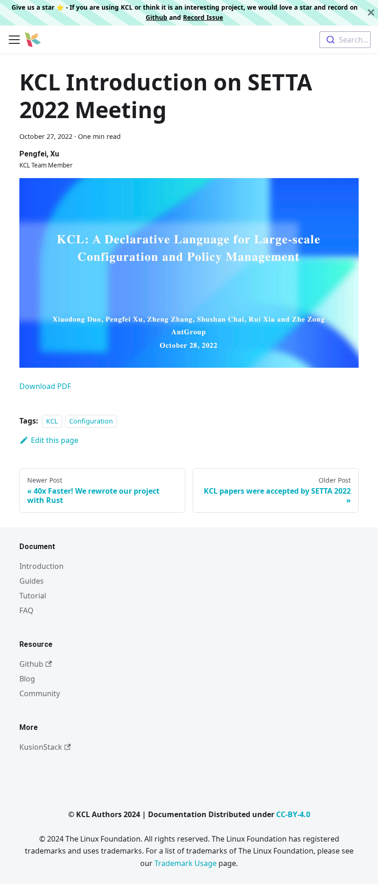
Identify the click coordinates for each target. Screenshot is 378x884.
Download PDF (45, 386)
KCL (52, 421)
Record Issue (203, 17)
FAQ (26, 610)
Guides (31, 581)
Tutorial (32, 596)
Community (39, 693)
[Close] (371, 12)
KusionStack (40, 747)
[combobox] (345, 39)
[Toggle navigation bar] (14, 40)
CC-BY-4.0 (293, 814)
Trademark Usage (185, 863)
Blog (27, 679)
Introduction (41, 566)
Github (156, 17)
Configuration (91, 421)
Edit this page (54, 440)
